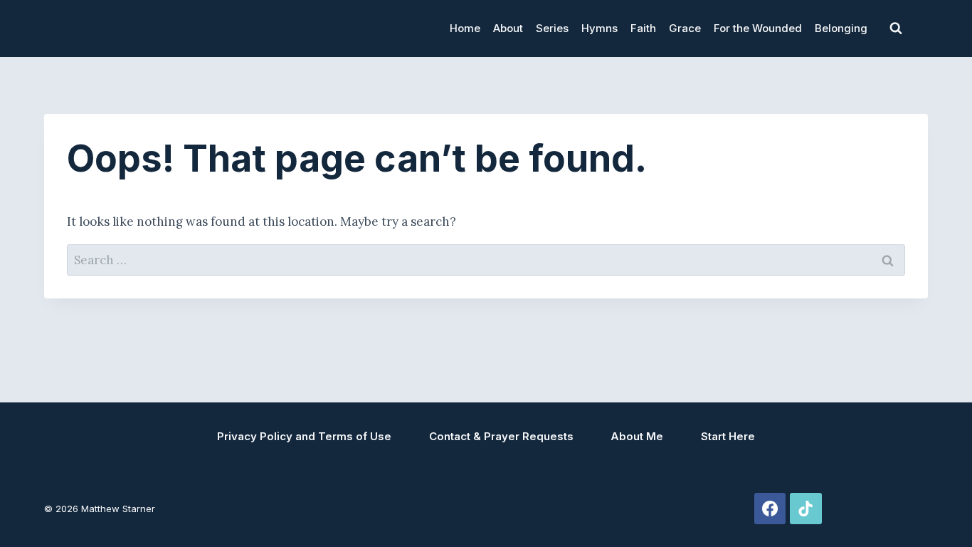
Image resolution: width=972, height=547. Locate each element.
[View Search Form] (896, 28)
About (508, 28)
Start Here (728, 436)
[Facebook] (770, 508)
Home (465, 28)
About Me (637, 436)
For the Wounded (758, 28)
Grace (685, 28)
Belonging (841, 28)
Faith (643, 28)
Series (552, 28)
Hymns (599, 28)
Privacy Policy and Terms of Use (304, 436)
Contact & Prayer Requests (501, 436)
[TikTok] (805, 508)
